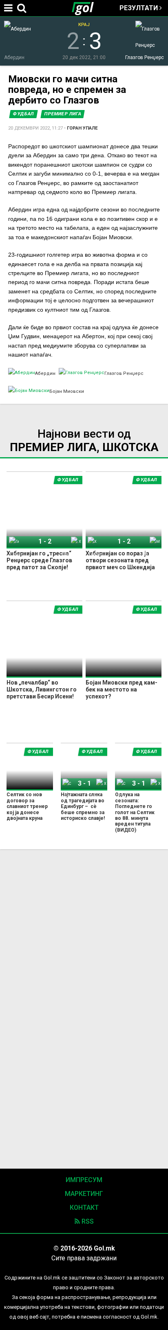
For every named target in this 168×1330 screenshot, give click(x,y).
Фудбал (23, 114)
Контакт (84, 1207)
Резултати (139, 8)
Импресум (84, 1180)
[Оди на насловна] (86, 8)
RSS (87, 1221)
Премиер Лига (63, 114)
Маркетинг (84, 1194)
